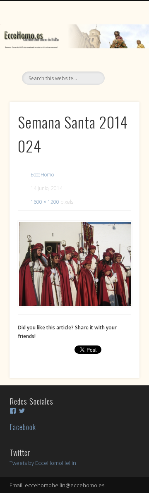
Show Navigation (120, 74)
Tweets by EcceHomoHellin (43, 463)
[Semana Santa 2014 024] (74, 264)
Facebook (23, 427)
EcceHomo (42, 174)
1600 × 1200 (45, 201)
